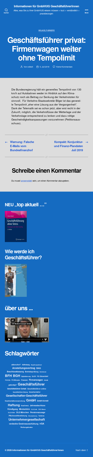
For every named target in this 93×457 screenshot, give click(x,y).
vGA (41, 423)
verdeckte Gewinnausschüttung (23, 423)
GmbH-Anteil (42, 400)
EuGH (34, 376)
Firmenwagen (36, 379)
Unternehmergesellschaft (26, 419)
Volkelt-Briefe (46, 30)
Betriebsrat (43, 372)
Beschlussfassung (15, 371)
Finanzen (24, 380)
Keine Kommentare (64, 66)
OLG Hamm (42, 409)
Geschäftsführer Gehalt (16, 388)
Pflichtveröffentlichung (18, 415)
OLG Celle (34, 409)
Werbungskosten (26, 427)
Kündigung (13, 409)
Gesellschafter (34, 392)
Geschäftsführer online (36, 388)
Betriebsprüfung (31, 371)
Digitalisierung (26, 376)
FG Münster (16, 380)
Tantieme (41, 416)
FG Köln (7, 380)
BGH (16, 375)
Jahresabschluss (37, 405)
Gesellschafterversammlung (15, 401)
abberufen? (16, 364)
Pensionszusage (37, 412)
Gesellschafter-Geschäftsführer (26, 395)
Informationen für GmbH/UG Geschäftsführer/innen (46, 6)
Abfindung (26, 364)
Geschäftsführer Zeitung (20, 392)
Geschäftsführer (31, 384)
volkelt (30, 66)
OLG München (22, 412)
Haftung (14, 405)
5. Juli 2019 (44, 66)
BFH (8, 375)
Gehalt (46, 380)
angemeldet (26, 180)
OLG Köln (11, 412)
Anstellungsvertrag (23, 368)
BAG (38, 368)
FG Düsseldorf (42, 376)
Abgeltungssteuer (36, 365)
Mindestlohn (24, 409)
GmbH (31, 400)
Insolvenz (25, 405)
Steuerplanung (32, 416)
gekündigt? (12, 385)
